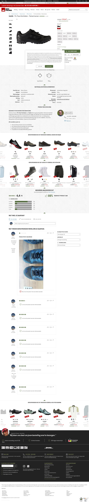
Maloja (68, 492)
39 (74, 33)
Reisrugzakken (47, 491)
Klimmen (33, 9)
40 (59, 36)
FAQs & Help (46, 468)
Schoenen (21, 9)
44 (59, 39)
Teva (67, 490)
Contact (46, 469)
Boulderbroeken (5, 495)
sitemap (5, 497)
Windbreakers (4, 494)
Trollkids (68, 495)
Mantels (25, 493)
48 (59, 41)
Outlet (57, 9)
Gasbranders (4, 492)
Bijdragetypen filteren (62, 231)
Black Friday (4, 491)
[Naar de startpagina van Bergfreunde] (7, 9)
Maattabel (59, 44)
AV (45, 474)
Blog (6, 1)
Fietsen (37, 9)
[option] (34, 36)
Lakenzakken (47, 490)
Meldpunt (68, 474)
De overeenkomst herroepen (50, 478)
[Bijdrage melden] (53, 233)
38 (68, 33)
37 (64, 33)
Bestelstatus (47, 466)
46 (70, 39)
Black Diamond (69, 493)
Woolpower (69, 494)
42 (70, 36)
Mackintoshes (26, 491)
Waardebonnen (69, 469)
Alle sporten (47, 9)
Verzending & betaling (48, 464)
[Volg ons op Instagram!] (25, 466)
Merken (53, 9)
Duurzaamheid (69, 477)
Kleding (15, 9)
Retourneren (47, 471)
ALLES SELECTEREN (49, 66)
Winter (42, 9)
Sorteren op (60, 237)
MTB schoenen (29, 13)
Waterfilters (4, 493)
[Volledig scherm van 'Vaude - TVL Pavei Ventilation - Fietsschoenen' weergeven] (17, 19)
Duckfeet (68, 491)
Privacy (47, 474)
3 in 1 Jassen (26, 490)
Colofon (67, 472)
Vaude (11, 16)
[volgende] (78, 146)
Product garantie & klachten (50, 472)
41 (64, 36)
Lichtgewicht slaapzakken (49, 492)
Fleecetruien (26, 495)
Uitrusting (27, 9)
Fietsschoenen (22, 13)
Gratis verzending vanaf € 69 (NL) (10, 2)
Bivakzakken (47, 494)
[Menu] (88, 498)
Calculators (4, 490)
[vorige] (10, 146)
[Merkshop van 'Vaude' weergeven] (11, 20)
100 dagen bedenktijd (51, 2)
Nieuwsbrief (68, 468)
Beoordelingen (62, 242)
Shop (3, 1)
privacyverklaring (29, 63)
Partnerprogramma (70, 471)
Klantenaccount (69, 466)
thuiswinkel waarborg (73, 2)
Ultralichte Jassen (27, 494)
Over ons (68, 464)
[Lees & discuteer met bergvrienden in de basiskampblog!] (29, 466)
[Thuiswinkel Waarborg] (73, 440)
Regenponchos (26, 492)
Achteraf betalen (28, 2)
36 (59, 33)
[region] (45, 60)
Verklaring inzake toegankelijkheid (73, 475)
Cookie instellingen (48, 475)
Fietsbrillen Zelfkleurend (49, 495)
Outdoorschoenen (14, 13)
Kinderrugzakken (48, 493)
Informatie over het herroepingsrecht (52, 477)
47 (75, 39)
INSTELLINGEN (40, 66)
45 (64, 39)
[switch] (86, 500)
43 (74, 36)
